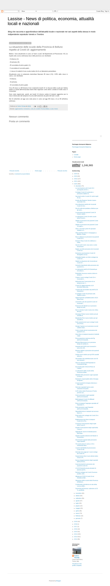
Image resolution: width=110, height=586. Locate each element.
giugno (78, 506)
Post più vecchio (62, 171)
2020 (75, 184)
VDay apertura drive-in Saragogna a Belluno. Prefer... (86, 233)
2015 (75, 531)
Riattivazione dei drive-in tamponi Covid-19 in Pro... (85, 420)
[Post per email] (34, 106)
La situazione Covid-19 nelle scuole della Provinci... (85, 217)
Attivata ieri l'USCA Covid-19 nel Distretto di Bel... (84, 477)
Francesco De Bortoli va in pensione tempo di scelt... (86, 306)
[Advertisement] (85, 74)
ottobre (78, 495)
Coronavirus (26, 108)
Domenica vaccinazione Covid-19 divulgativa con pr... (85, 253)
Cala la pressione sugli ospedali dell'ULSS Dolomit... (84, 395)
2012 (75, 539)
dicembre (78, 186)
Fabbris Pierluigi (76, 556)
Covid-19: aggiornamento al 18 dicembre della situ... (84, 286)
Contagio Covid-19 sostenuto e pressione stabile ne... (84, 192)
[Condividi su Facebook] (44, 106)
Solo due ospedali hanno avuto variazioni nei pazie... (84, 387)
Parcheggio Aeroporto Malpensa (81, 147)
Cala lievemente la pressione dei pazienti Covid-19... (85, 464)
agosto (78, 501)
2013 (75, 536)
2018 (75, 524)
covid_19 (33, 108)
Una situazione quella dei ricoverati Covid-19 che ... (85, 205)
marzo (78, 513)
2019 (75, 521)
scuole (52, 108)
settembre (79, 498)
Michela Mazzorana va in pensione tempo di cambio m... (85, 343)
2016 (75, 529)
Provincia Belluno (45, 108)
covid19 (38, 108)
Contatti (76, 154)
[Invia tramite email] (38, 106)
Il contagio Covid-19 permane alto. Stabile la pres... (85, 294)
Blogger (58, 581)
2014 (75, 534)
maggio (78, 508)
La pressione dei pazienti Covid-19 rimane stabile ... (85, 213)
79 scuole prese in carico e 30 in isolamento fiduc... (84, 444)
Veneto (56, 108)
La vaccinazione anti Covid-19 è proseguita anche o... (84, 188)
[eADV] (101, 136)
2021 (75, 181)
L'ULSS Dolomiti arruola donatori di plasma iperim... (85, 468)
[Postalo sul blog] (40, 106)
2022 (75, 179)
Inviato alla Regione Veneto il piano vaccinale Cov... (85, 201)
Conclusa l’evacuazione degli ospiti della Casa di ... (85, 424)
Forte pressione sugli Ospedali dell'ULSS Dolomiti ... (84, 408)
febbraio (78, 516)
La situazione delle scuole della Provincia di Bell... (84, 371)
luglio (77, 503)
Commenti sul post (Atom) (22, 174)
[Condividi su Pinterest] (46, 106)
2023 (75, 176)
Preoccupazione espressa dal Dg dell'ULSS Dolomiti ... (85, 339)
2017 (75, 526)
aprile (77, 511)
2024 (75, 173)
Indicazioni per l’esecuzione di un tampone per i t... (85, 282)
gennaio (78, 518)
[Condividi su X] (42, 106)
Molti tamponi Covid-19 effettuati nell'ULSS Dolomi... (84, 400)
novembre (79, 493)
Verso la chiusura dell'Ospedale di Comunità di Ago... (85, 363)
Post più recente (14, 171)
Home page (38, 171)
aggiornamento (19, 108)
